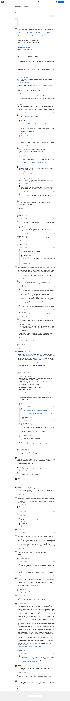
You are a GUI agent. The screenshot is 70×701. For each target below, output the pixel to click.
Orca (18, 595)
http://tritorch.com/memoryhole (27, 126)
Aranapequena (20, 680)
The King (19, 497)
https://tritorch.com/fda (22, 73)
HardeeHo (23, 289)
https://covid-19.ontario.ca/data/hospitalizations (28, 176)
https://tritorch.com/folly (22, 54)
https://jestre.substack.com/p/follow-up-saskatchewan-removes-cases (34, 162)
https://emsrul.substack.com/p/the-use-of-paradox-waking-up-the (30, 646)
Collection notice (42, 693)
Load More (17, 688)
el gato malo (21, 372)
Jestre (22, 155)
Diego (19, 266)
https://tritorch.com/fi (22, 102)
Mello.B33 (19, 478)
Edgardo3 (21, 236)
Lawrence (19, 551)
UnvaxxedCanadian (23, 173)
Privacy (34, 693)
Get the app (40, 695)
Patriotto (19, 665)
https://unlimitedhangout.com (28, 261)
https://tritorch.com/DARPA (23, 77)
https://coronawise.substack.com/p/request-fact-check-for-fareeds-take (31, 355)
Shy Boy (20, 244)
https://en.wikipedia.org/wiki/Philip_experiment (32, 661)
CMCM (22, 305)
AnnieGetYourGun (22, 506)
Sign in (66, 2)
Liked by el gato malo (22, 352)
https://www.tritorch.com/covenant (24, 91)
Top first (53, 15)
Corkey (19, 535)
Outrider (22, 135)
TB (21, 208)
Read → (16, 12)
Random (19, 571)
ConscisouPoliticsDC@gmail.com (27, 426)
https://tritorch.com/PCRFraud (23, 44)
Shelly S (20, 215)
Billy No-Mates (22, 319)
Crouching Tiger (24, 249)
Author (21, 373)
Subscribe (61, 2)
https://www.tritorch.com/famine (24, 96)
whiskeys (21, 650)
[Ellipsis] (54, 28)
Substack (29, 698)
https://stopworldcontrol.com (28, 260)
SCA (20, 472)
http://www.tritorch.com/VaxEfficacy (24, 47)
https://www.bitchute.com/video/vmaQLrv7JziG (26, 38)
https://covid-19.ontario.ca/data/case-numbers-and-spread (30, 178)
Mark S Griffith (20, 529)
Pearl (22, 193)
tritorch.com (28, 245)
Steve (20, 312)
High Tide (23, 120)
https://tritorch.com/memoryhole (24, 58)
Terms (37, 693)
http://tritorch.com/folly (25, 123)
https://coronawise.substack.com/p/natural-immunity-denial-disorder (31, 362)
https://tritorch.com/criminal (23, 67)
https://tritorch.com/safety (23, 63)
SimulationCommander (22, 487)
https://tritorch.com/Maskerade (23, 51)
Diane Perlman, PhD (21, 351)
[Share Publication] (56, 2)
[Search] (54, 2)
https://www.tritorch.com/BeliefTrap (24, 82)
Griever (19, 28)
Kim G (20, 344)
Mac (18, 603)
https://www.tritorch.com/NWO (23, 87)
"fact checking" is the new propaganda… (23, 6)
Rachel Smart (21, 114)
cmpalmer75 (21, 280)
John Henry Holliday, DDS (26, 435)
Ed (19, 148)
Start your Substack (32, 695)
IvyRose (20, 220)
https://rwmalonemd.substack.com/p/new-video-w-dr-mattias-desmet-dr (36, 410)
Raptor (19, 577)
